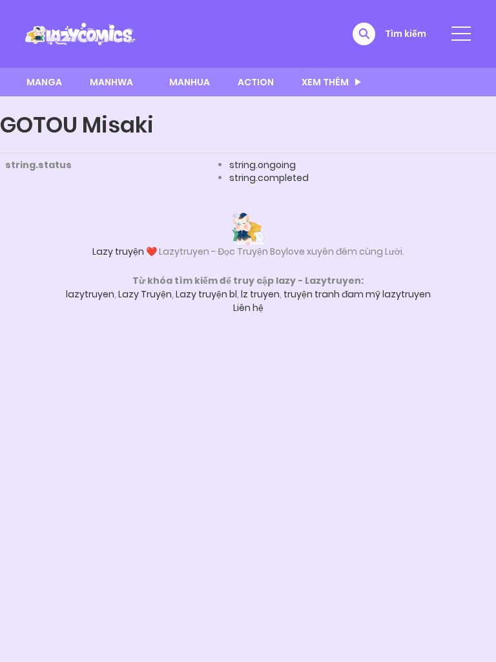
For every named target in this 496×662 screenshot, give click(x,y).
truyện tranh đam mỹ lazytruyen (357, 294)
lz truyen (260, 294)
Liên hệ (248, 307)
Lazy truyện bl (206, 294)
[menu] (461, 34)
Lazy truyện (118, 251)
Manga (44, 82)
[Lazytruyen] (80, 33)
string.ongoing (262, 164)
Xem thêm (325, 82)
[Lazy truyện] (248, 228)
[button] (364, 34)
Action (256, 82)
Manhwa (111, 82)
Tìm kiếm (405, 33)
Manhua (189, 82)
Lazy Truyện (145, 294)
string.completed (269, 177)
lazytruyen (90, 294)
